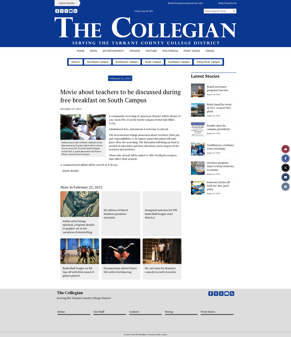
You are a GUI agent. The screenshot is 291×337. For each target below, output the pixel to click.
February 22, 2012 (120, 78)
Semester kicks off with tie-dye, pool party (218, 185)
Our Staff (98, 311)
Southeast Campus (178, 62)
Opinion (134, 51)
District (75, 62)
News (93, 51)
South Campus (153, 62)
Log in (164, 334)
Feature (151, 51)
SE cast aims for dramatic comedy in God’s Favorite (160, 270)
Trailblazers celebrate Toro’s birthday (220, 146)
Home (80, 51)
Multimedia (170, 51)
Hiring (210, 51)
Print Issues (192, 51)
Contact (134, 311)
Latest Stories (205, 76)
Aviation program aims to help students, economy (220, 166)
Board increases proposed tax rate (179, 3)
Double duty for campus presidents (218, 127)
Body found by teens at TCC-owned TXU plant (219, 107)
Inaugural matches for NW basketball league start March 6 (161, 213)
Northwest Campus (126, 62)
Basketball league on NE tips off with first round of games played (78, 271)
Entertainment (113, 51)
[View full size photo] (83, 127)
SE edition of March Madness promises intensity (116, 213)
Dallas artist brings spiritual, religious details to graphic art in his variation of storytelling (78, 226)
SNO (159, 334)
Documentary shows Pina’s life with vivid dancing (120, 270)
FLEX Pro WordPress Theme (142, 334)
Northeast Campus (98, 62)
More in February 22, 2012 (81, 187)
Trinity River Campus (208, 62)
